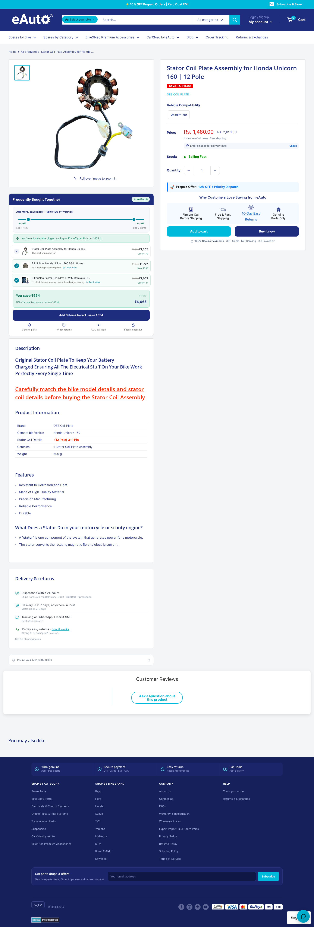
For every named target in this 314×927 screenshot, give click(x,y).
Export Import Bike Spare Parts (179, 828)
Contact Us (166, 798)
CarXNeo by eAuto (161, 37)
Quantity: (174, 170)
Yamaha (100, 828)
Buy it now (267, 231)
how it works (60, 629)
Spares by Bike (20, 37)
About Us (165, 791)
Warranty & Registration (174, 813)
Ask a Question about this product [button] (157, 698)
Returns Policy (168, 843)
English (38, 905)
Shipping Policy (169, 851)
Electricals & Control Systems (50, 806)
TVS (97, 821)
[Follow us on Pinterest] (198, 907)
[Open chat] (303, 916)
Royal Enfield (103, 851)
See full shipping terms (28, 638)
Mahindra (101, 836)
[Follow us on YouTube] (206, 907)
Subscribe (268, 876)
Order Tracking (217, 37)
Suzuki (99, 813)
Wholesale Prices (170, 821)
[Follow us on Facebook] (181, 907)
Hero (98, 798)
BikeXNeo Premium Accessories (109, 37)
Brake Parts (38, 791)
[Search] (234, 20)
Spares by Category (58, 37)
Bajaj (98, 791)
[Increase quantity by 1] (215, 170)
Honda (99, 806)
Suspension (38, 828)
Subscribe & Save (289, 4)
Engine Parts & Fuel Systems (49, 813)
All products (29, 51)
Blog (190, 37)
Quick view (71, 267)
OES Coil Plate (178, 94)
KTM (98, 843)
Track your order (233, 791)
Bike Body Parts (41, 798)
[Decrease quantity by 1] (188, 170)
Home (12, 51)
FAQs (162, 806)
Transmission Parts (43, 821)
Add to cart (199, 231)
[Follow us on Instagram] (189, 907)
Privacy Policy (168, 836)
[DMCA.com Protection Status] (45, 920)
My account (259, 22)
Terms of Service (170, 858)
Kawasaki (101, 858)
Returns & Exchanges (252, 37)
